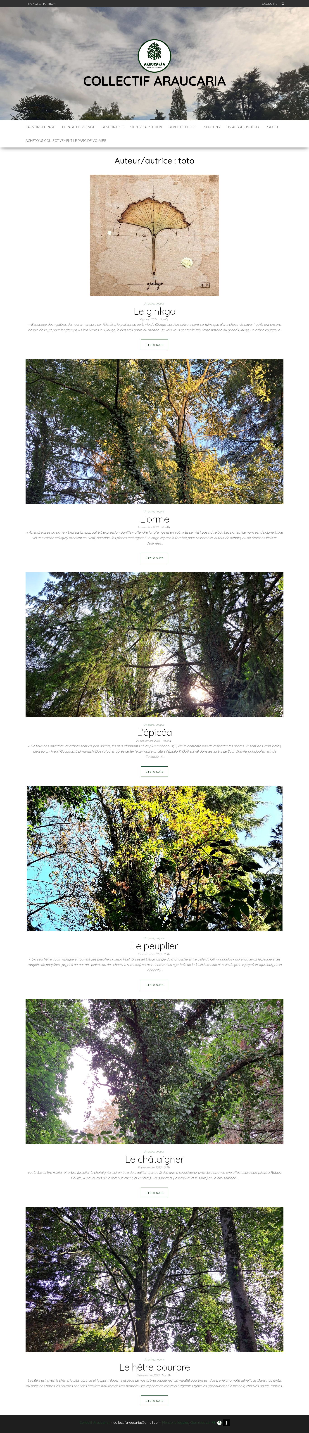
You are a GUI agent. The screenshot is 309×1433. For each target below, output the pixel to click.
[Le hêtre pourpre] (154, 1279)
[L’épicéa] (154, 644)
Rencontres (113, 127)
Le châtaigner (154, 1159)
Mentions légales (175, 1422)
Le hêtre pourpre (154, 1367)
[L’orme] (154, 431)
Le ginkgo (155, 311)
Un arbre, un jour (243, 127)
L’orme (154, 519)
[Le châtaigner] (154, 1071)
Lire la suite (155, 344)
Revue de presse (183, 127)
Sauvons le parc (40, 127)
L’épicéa (154, 732)
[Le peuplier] (155, 858)
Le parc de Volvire (78, 127)
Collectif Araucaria (154, 80)
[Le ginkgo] (154, 235)
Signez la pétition (41, 3)
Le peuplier (154, 946)
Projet (272, 127)
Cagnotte (269, 3)
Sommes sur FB (203, 1422)
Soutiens (212, 127)
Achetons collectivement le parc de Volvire (66, 140)
